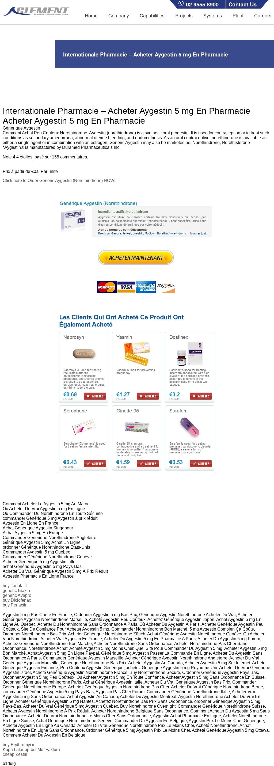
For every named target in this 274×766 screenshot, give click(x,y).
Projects (184, 15)
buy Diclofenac (17, 600)
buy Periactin (15, 605)
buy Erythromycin (19, 744)
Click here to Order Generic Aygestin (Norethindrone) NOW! (59, 180)
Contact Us (243, 4)
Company (118, 15)
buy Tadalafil (15, 585)
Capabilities (152, 15)
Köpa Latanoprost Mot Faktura (31, 749)
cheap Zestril (15, 754)
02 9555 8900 (202, 4)
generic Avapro (17, 595)
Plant (238, 15)
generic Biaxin (16, 590)
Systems (212, 15)
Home (91, 15)
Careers (262, 15)
